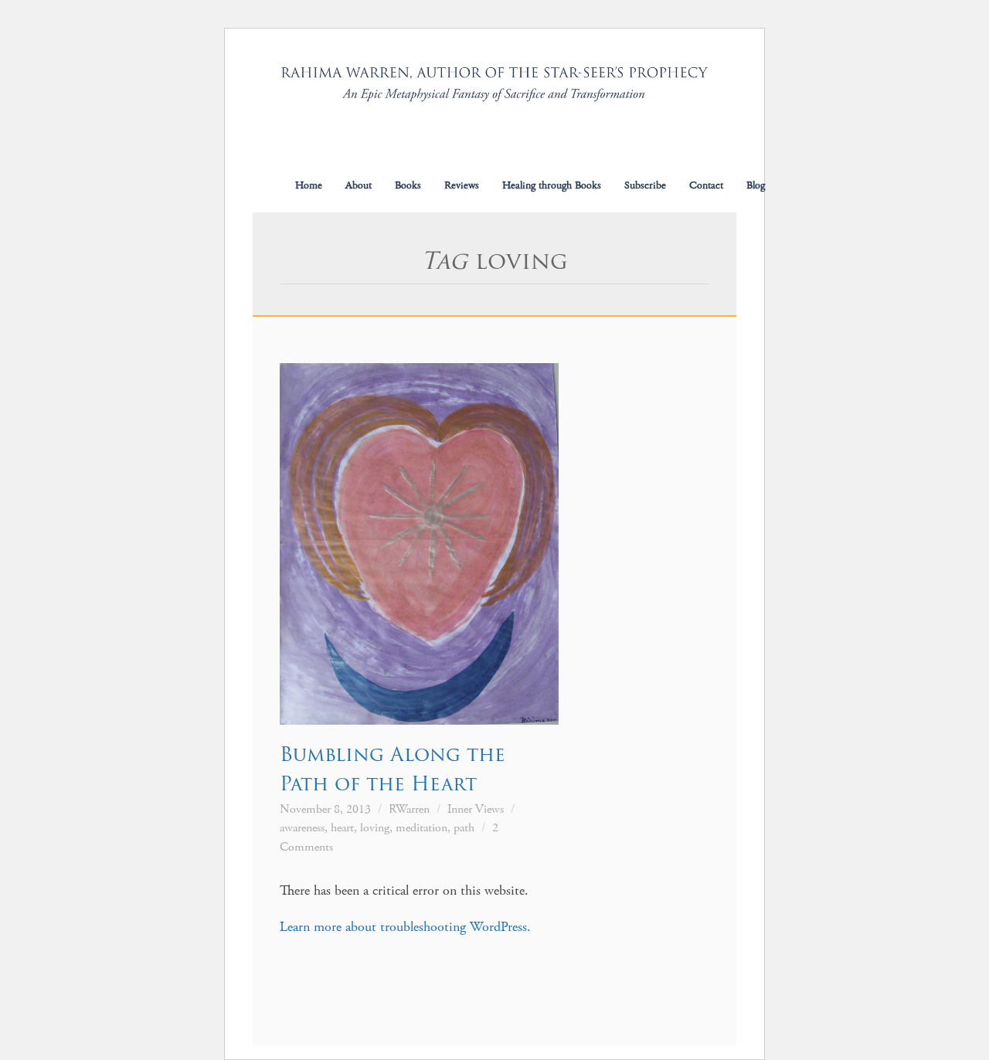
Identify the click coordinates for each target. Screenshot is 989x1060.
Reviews (461, 185)
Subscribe (645, 185)
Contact (706, 185)
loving (374, 828)
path (464, 828)
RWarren (409, 809)
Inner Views (475, 809)
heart (342, 828)
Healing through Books (551, 185)
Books (408, 185)
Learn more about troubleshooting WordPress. (405, 927)
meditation (421, 828)
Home (308, 185)
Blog (755, 185)
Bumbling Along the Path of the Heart (392, 769)
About (358, 185)
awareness (302, 828)
